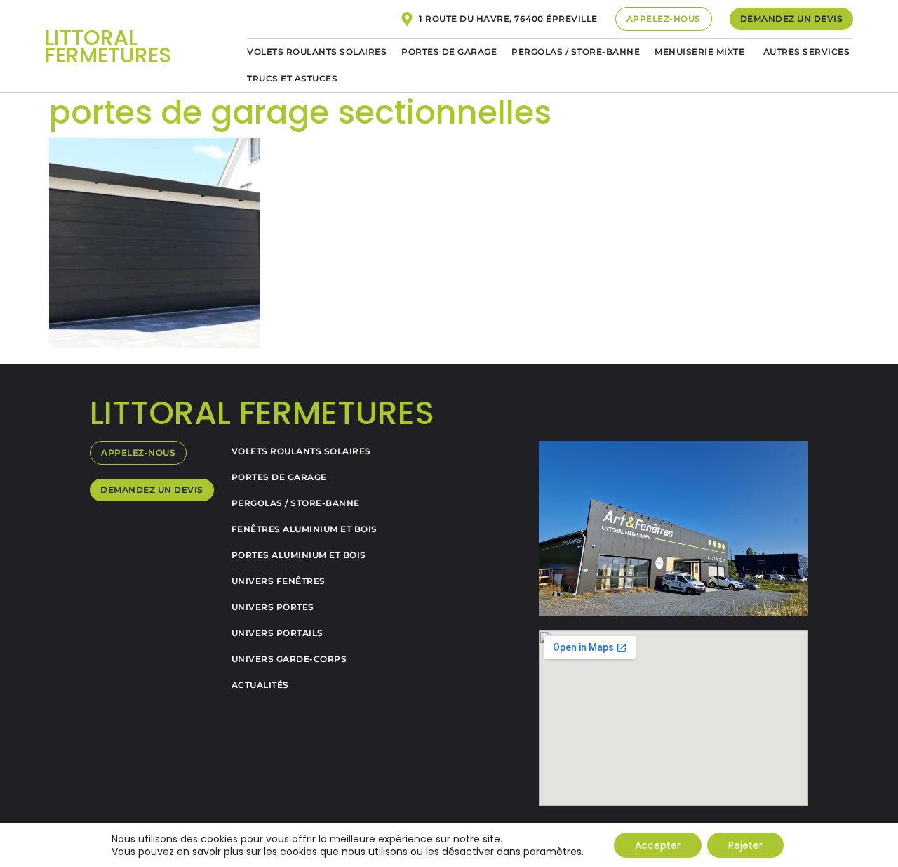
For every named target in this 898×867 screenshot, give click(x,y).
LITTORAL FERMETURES (108, 46)
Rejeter (745, 845)
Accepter (658, 845)
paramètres (552, 851)
